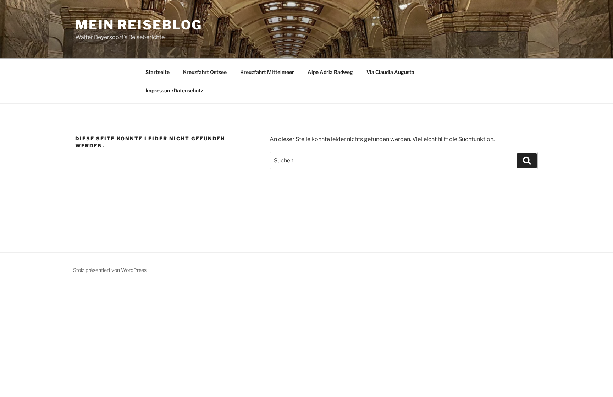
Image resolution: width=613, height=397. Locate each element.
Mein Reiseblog (138, 25)
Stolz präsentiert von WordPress (110, 270)
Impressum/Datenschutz (174, 90)
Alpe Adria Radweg (330, 72)
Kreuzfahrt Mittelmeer (267, 72)
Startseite (157, 72)
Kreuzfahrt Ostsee (205, 72)
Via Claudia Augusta (390, 72)
